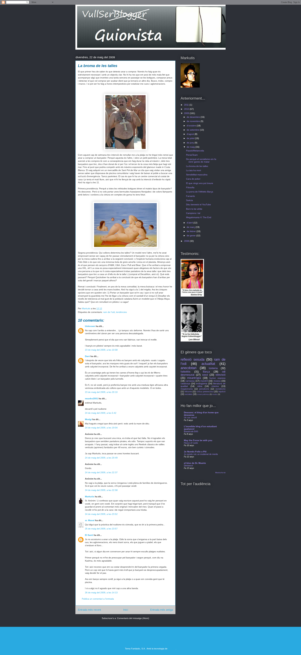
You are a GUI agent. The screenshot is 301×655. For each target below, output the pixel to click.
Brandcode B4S (191, 431)
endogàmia (201, 383)
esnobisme (220, 389)
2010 (187, 109)
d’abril (190, 222)
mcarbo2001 (91, 398)
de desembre (194, 117)
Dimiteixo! (188, 465)
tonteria (213, 368)
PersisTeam (192, 155)
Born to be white (194, 209)
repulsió (221, 392)
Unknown (90, 326)
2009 (187, 113)
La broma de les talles (197, 166)
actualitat (208, 364)
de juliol (191, 138)
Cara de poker (193, 179)
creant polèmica (203, 394)
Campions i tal (193, 213)
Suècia (189, 200)
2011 (186, 105)
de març (191, 227)
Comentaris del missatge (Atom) (133, 618)
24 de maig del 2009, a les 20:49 (101, 457)
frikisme (188, 392)
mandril (204, 381)
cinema (215, 386)
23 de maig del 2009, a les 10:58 (101, 350)
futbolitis (185, 371)
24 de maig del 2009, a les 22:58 (101, 490)
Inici (125, 609)
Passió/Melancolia (195, 150)
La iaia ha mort (193, 170)
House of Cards (191, 443)
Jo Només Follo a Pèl (195, 451)
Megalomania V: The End (198, 217)
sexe (205, 374)
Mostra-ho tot (220, 473)
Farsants (190, 196)
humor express (217, 378)
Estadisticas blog (81, 636)
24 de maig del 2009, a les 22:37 (101, 472)
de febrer (191, 231)
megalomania (187, 389)
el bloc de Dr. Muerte (195, 463)
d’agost (191, 134)
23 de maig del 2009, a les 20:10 (101, 392)
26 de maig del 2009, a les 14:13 (101, 592)
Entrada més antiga (161, 609)
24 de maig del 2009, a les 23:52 (101, 514)
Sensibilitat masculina (196, 174)
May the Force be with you (198, 440)
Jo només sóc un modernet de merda (201, 454)
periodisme (204, 389)
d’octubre (192, 125)
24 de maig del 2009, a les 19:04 (101, 427)
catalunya (185, 383)
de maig (191, 147)
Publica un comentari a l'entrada (98, 599)
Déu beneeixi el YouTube (198, 204)
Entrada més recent (89, 609)
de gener (191, 235)
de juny (191, 142)
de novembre (194, 121)
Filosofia (190, 187)
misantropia (194, 377)
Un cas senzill (190, 417)
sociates (188, 394)
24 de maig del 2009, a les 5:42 (100, 413)
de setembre (193, 130)
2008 (187, 241)
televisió (220, 374)
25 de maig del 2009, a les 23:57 (101, 528)
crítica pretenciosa (205, 392)
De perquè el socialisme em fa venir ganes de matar (201, 160)
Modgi (88, 419)
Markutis (89, 496)
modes (214, 394)
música (217, 381)
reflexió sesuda (192, 359)
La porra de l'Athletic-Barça (199, 191)
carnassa (190, 381)
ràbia (199, 386)
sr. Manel (90, 520)
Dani (87, 356)
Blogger (172, 648)
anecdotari (188, 368)
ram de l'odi (109, 312)
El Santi (89, 535)
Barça (206, 371)
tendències (121, 312)
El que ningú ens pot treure (199, 183)
